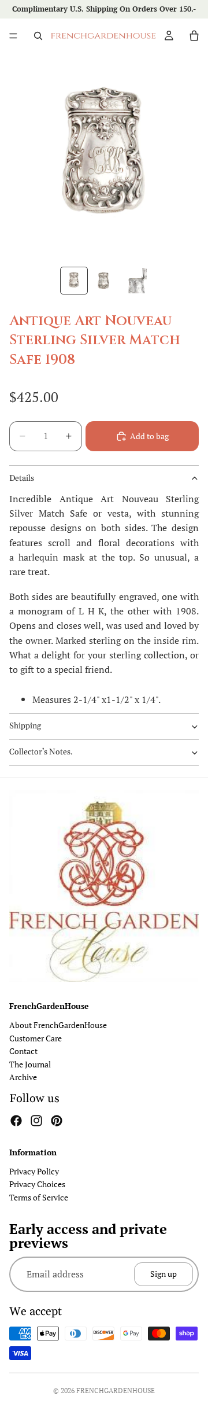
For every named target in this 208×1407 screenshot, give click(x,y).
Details (21, 478)
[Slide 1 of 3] (74, 280)
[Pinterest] (57, 1121)
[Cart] (194, 36)
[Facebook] (16, 1121)
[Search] (38, 36)
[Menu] (13, 36)
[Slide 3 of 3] (134, 280)
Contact (23, 1050)
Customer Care (35, 1037)
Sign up (163, 1273)
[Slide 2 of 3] (104, 280)
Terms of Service (38, 1196)
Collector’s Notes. (41, 752)
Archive (23, 1076)
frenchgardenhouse (115, 1390)
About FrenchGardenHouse (58, 1024)
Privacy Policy (34, 1171)
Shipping (25, 726)
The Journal (30, 1063)
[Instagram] (36, 1121)
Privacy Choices (37, 1183)
